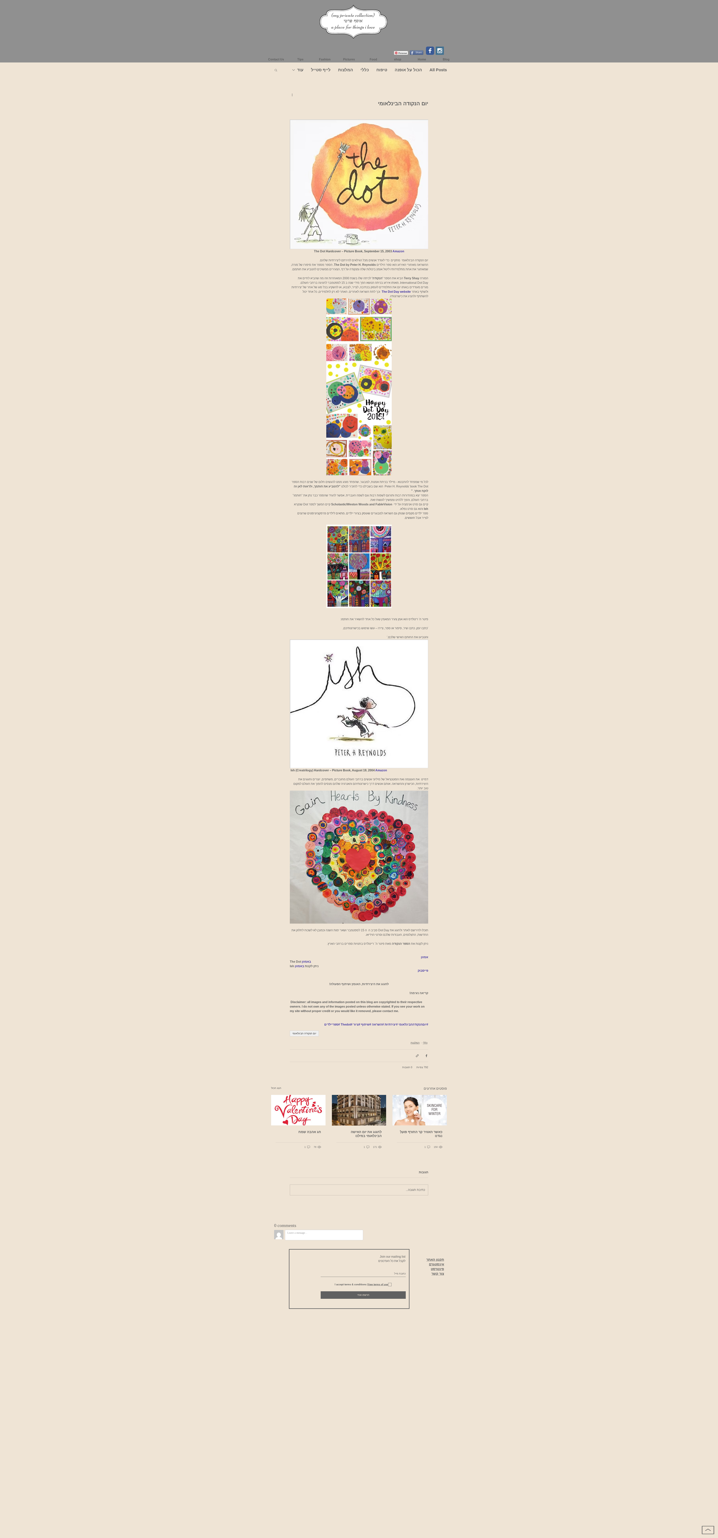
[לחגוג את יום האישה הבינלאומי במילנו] (359, 1110)
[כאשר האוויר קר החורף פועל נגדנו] (419, 1110)
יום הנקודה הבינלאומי (304, 1033)
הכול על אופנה (408, 70)
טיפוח (381, 70)
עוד (300, 70)
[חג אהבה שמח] (298, 1110)
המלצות (345, 70)
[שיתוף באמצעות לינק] (417, 1056)
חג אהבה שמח (309, 1132)
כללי (364, 70)
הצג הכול (276, 1087)
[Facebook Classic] (430, 51)
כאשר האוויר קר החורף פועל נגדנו (421, 1134)
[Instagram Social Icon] (440, 51)
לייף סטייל (321, 70)
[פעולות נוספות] (292, 94)
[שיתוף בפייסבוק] (426, 1056)
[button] (276, 69)
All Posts (438, 70)
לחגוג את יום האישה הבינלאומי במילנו (366, 1134)
